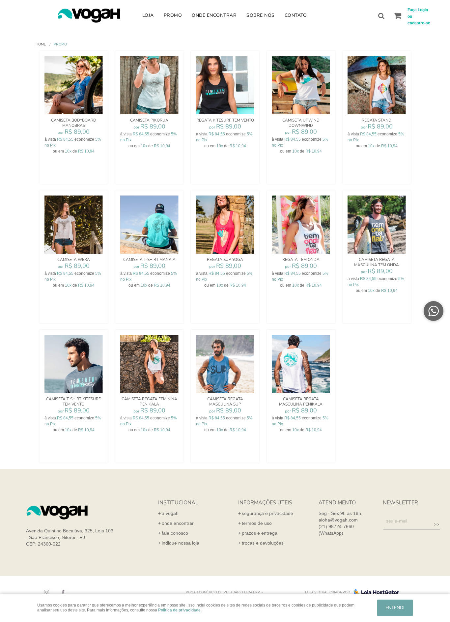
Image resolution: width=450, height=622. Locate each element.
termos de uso (257, 523)
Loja (148, 15)
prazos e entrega (259, 533)
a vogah (170, 513)
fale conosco (175, 533)
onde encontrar (178, 523)
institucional (178, 502)
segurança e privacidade (267, 513)
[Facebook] (61, 592)
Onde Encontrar (214, 15)
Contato (296, 15)
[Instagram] (45, 592)
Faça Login (418, 10)
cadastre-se (419, 23)
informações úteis (265, 502)
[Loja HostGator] (374, 592)
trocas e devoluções (263, 543)
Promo (173, 15)
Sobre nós (260, 15)
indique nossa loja (180, 543)
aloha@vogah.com (338, 520)
